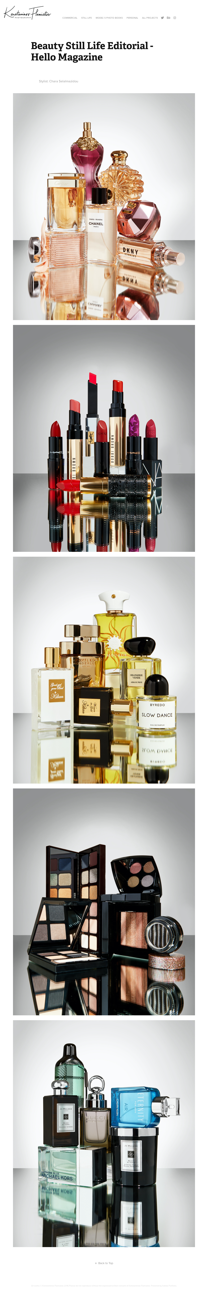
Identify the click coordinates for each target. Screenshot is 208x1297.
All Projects (150, 17)
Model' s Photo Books (109, 17)
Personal (132, 17)
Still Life (86, 17)
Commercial (69, 17)
